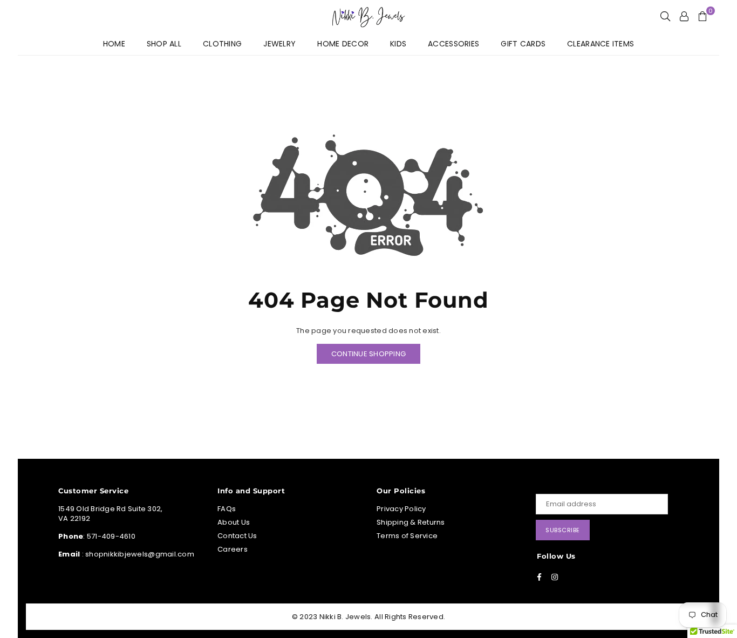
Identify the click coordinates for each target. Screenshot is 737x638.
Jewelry (279, 43)
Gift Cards (523, 43)
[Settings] (684, 16)
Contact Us (237, 536)
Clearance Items (600, 43)
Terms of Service (407, 536)
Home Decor (342, 43)
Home (114, 43)
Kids (398, 43)
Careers (232, 549)
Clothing (222, 43)
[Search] (665, 16)
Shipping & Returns (411, 522)
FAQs (226, 509)
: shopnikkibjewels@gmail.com (137, 554)
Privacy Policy (401, 509)
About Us (233, 522)
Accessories (453, 43)
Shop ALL (164, 43)
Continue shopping (368, 354)
